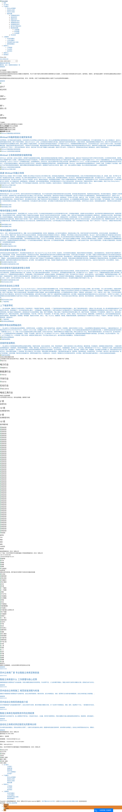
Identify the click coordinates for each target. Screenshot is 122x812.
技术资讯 (9, 51)
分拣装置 (16, 29)
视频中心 (6, 53)
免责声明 (14, 803)
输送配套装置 (14, 28)
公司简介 (9, 766)
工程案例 (6, 37)
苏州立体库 (62, 801)
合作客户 (9, 773)
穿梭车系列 (14, 19)
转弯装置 (16, 31)
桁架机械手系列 (15, 21)
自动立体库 (68, 801)
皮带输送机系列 (15, 24)
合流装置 (16, 33)
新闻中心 (6, 45)
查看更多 (2, 81)
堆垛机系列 (14, 17)
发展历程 (9, 768)
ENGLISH (5, 59)
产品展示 (6, 6)
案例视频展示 (11, 44)
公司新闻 (9, 47)
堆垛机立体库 (11, 10)
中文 (1, 59)
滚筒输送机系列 (15, 22)
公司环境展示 (11, 40)
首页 (5, 3)
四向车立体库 (11, 12)
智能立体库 (75, 801)
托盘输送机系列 (15, 15)
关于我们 (6, 5)
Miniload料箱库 (11, 8)
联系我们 (6, 54)
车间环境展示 (11, 38)
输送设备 (9, 13)
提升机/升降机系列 (16, 26)
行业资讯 (9, 49)
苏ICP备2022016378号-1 (49, 801)
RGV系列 (13, 35)
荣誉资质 (9, 770)
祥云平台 (9, 803)
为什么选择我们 (11, 772)
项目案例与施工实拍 (12, 42)
